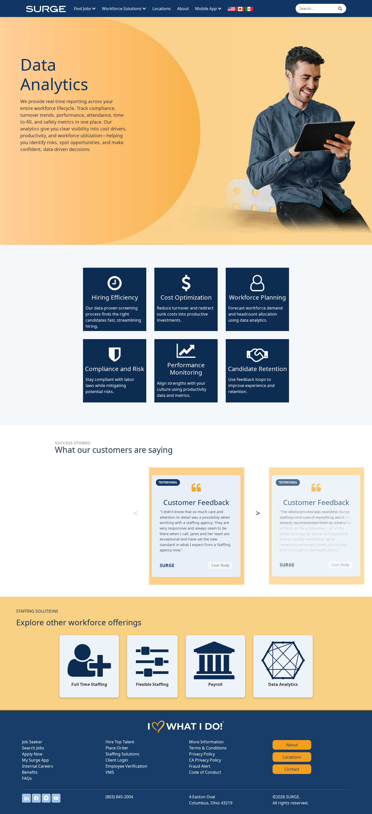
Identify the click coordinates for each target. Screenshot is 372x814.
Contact (291, 769)
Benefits (30, 772)
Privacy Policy (202, 754)
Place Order (117, 748)
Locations (161, 8)
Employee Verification (126, 766)
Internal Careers (37, 766)
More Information (206, 742)
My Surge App (35, 760)
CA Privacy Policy (205, 760)
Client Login (117, 760)
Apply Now (32, 754)
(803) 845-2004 (119, 797)
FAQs (27, 778)
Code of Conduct (205, 772)
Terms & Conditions (208, 748)
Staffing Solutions (122, 754)
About (183, 8)
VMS (110, 772)
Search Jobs (33, 748)
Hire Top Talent (120, 742)
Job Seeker (32, 742)
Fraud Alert (199, 766)
